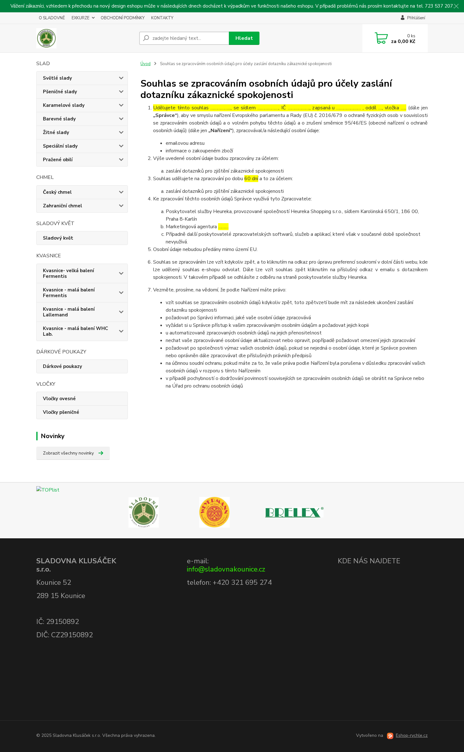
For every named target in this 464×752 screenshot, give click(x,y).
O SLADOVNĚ (52, 18)
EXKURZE (80, 18)
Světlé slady (57, 78)
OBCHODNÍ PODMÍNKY (123, 18)
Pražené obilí (58, 159)
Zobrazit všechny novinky (68, 453)
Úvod (145, 64)
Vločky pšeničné (61, 412)
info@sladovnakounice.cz (226, 569)
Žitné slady (56, 132)
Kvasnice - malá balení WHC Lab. (75, 331)
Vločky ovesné (59, 398)
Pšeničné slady (60, 92)
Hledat (244, 38)
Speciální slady (60, 146)
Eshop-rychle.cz (412, 735)
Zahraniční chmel (62, 206)
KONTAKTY (162, 18)
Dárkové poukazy (62, 366)
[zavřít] (456, 6)
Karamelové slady (64, 105)
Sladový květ (58, 238)
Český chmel (57, 192)
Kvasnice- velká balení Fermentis (68, 273)
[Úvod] (85, 38)
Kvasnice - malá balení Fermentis (69, 293)
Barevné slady (59, 119)
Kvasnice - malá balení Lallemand (69, 312)
